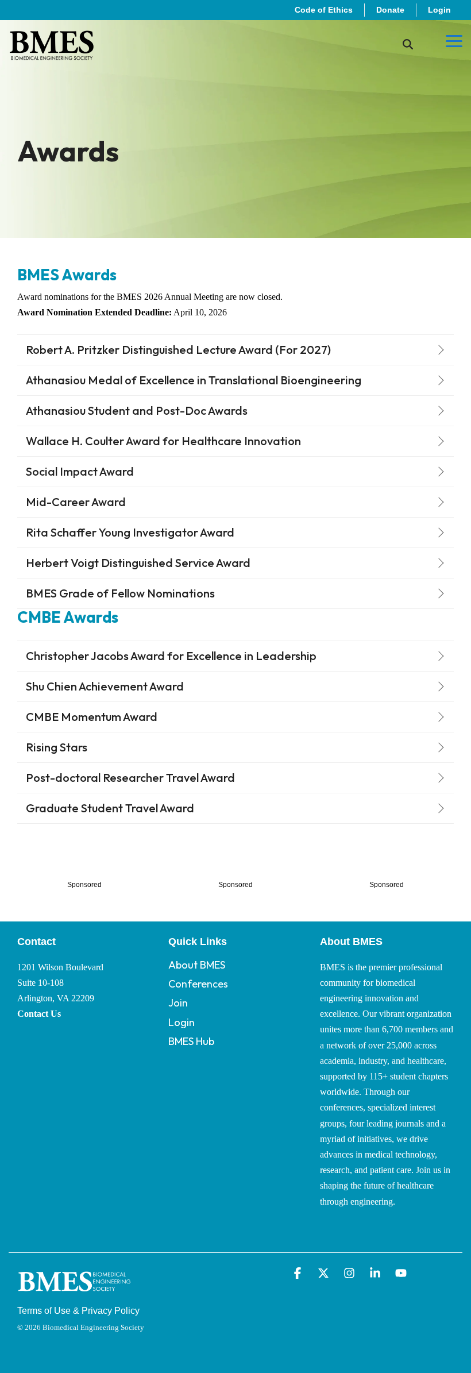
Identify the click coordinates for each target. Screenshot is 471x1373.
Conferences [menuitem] (198, 983)
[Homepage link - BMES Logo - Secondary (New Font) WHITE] (74, 1293)
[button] (454, 40)
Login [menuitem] (439, 9)
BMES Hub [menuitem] (191, 1041)
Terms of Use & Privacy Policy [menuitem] (78, 1311)
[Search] (407, 44)
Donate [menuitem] (390, 9)
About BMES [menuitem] (196, 964)
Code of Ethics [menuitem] (324, 9)
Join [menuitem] (178, 1002)
